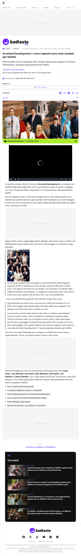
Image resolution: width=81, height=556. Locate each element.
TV (77, 98)
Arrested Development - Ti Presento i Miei (23, 141)
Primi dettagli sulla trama (18, 401)
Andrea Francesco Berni (14, 69)
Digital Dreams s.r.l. (29, 545)
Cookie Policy (41, 541)
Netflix (5, 98)
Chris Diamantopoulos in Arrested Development (28, 394)
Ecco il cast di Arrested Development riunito (27, 397)
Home (8, 49)
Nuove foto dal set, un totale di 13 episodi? (26, 405)
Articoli (16, 49)
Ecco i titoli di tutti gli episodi (20, 386)
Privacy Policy (31, 541)
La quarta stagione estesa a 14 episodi (24, 390)
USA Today (29, 241)
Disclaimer (50, 541)
